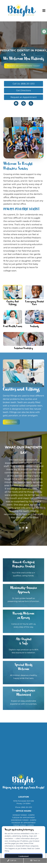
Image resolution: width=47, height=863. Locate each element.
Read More (11, 422)
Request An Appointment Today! (23, 66)
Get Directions (23, 90)
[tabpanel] (23, 475)
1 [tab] (20, 528)
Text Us (36, 860)
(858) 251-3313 (26, 807)
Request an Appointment (23, 97)
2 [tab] (23, 528)
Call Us (13, 860)
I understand (24, 856)
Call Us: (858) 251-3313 (23, 83)
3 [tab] (27, 528)
